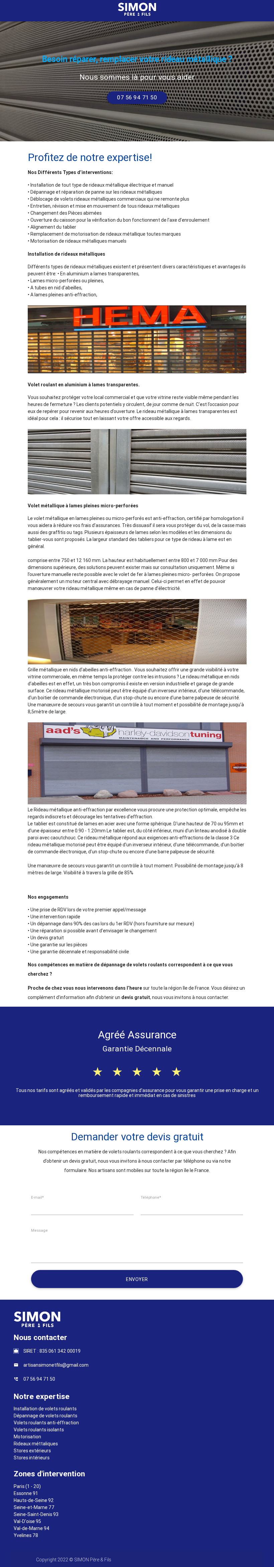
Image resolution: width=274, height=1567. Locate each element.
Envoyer (137, 1279)
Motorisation (27, 1437)
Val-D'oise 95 (27, 1521)
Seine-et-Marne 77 (34, 1507)
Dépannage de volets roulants (45, 1416)
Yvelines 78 (26, 1535)
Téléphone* (151, 1197)
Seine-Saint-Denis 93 (36, 1514)
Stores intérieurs (31, 1458)
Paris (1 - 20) (27, 1486)
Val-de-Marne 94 (31, 1528)
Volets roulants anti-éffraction (46, 1423)
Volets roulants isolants (39, 1430)
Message (39, 1230)
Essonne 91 (26, 1493)
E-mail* (37, 1197)
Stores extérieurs (32, 1451)
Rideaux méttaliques (36, 1444)
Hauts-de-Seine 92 (34, 1500)
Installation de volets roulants (45, 1409)
